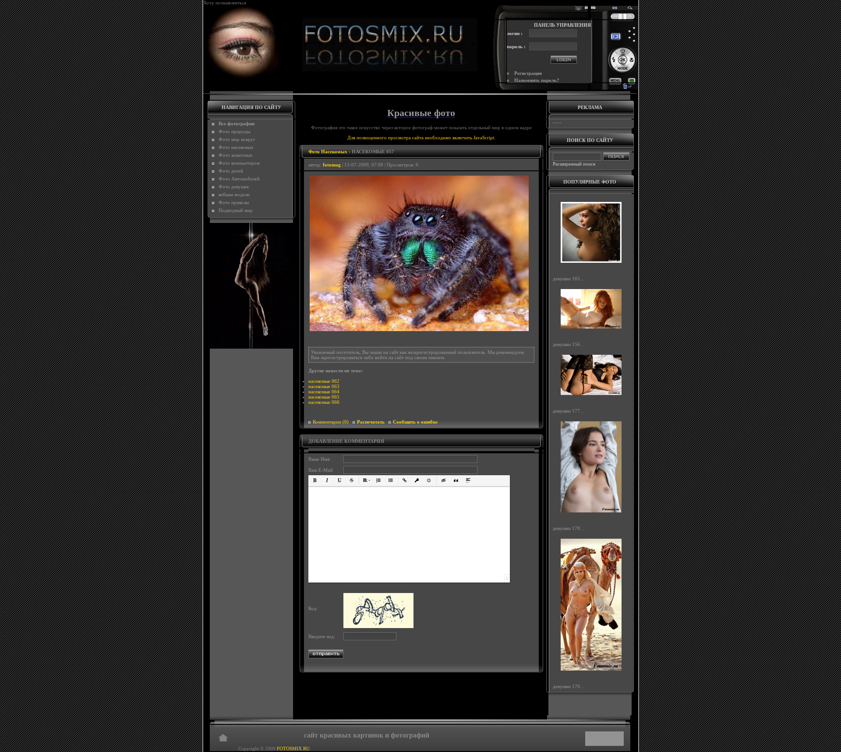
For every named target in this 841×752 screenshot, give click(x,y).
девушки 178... (568, 528)
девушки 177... (568, 410)
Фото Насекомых (327, 151)
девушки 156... (568, 344)
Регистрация (528, 73)
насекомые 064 (323, 391)
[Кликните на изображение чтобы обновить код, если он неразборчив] (378, 626)
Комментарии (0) (331, 421)
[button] (315, 480)
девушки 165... (568, 278)
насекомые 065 (323, 396)
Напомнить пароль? (536, 80)
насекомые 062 (323, 381)
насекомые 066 (323, 402)
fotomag (332, 164)
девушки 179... (568, 686)
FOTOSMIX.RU (293, 748)
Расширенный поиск (574, 163)
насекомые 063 (323, 386)
